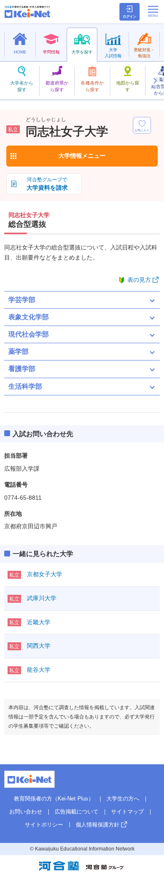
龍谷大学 (38, 669)
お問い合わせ (25, 811)
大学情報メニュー (82, 155)
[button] (155, 81)
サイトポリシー (44, 824)
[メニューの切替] (153, 11)
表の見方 (139, 279)
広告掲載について (76, 811)
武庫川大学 (41, 598)
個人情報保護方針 (97, 824)
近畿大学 (38, 622)
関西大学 (38, 645)
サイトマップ (127, 811)
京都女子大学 (44, 574)
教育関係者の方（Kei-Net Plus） (54, 798)
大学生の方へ (122, 798)
